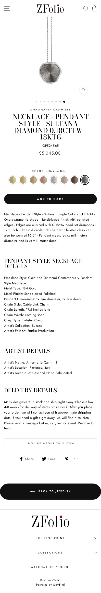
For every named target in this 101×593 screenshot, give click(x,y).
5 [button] (52, 102)
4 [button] (49, 102)
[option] (50, 57)
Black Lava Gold (85, 180)
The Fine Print (50, 538)
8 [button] (64, 102)
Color (48, 171)
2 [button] (41, 102)
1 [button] (37, 102)
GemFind (59, 585)
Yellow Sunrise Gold (23, 180)
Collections (50, 552)
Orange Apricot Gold (33, 180)
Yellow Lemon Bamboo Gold (13, 180)
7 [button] (60, 102)
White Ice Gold (54, 180)
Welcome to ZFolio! (50, 567)
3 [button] (45, 102)
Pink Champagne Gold (43, 180)
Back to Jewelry (54, 491)
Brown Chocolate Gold (74, 180)
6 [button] (56, 102)
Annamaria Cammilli (50, 109)
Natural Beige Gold (64, 180)
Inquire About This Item (50, 443)
